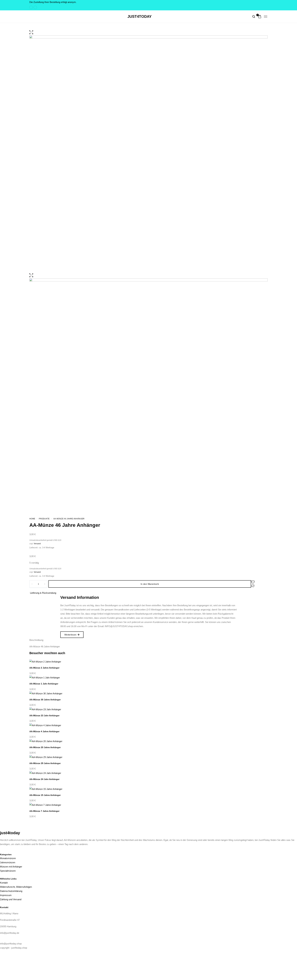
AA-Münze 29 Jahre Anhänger (45, 763)
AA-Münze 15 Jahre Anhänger (45, 795)
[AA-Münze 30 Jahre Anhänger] (148, 693)
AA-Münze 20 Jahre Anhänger (45, 747)
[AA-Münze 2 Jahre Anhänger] (148, 661)
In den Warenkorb (150, 584)
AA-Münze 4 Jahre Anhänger (44, 731)
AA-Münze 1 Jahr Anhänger (43, 683)
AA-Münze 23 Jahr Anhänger (44, 715)
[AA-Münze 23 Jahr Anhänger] (148, 709)
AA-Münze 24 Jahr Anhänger (44, 779)
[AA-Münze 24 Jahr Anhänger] (148, 773)
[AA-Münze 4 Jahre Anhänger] (148, 725)
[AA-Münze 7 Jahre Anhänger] (148, 805)
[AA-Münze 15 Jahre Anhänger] (148, 789)
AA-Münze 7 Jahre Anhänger (44, 811)
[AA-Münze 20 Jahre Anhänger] (148, 741)
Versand (37, 544)
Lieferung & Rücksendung (43, 593)
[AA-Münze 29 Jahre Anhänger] (148, 757)
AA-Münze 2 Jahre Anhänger (44, 668)
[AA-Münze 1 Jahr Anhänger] (148, 677)
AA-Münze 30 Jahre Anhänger (45, 699)
